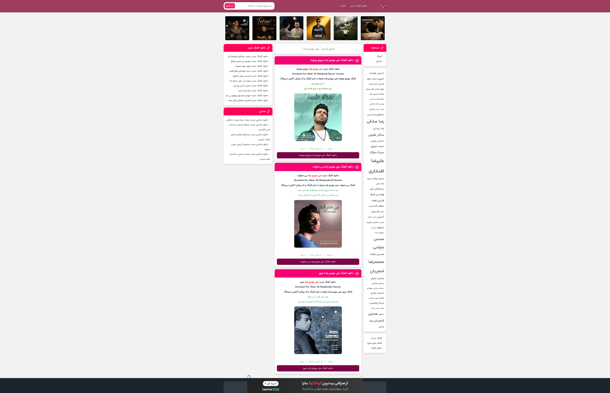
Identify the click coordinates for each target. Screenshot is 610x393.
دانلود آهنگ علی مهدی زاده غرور (336, 273)
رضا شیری (371, 114)
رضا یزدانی (378, 128)
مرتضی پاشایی (377, 283)
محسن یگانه (377, 254)
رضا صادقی (375, 121)
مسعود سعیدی (378, 288)
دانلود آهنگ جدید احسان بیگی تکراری (250, 76)
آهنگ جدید (376, 338)
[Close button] (361, 376)
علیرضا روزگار (378, 178)
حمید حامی (379, 109)
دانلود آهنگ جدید (358, 5)
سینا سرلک (376, 152)
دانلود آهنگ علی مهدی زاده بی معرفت (332, 167)
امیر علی (374, 89)
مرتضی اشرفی (377, 278)
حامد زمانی (374, 103)
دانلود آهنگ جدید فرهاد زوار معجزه (251, 66)
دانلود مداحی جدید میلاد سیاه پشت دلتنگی (247, 120)
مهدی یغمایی (373, 298)
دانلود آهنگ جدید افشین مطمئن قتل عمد (248, 100)
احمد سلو (372, 79)
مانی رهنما (372, 217)
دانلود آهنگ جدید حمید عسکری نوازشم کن (248, 56)
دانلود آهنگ (376, 348)
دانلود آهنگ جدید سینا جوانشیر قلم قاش (248, 71)
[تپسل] (248, 376)
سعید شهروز (377, 146)
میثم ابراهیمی (376, 303)
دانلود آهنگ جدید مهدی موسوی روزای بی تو (247, 95)
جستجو (229, 5)
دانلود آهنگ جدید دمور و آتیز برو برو (251, 85)
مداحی (379, 61)
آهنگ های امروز (374, 343)
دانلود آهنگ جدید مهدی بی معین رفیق (249, 61)
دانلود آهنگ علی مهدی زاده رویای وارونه (332, 60)
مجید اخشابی (378, 222)
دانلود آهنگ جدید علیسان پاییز (253, 90)
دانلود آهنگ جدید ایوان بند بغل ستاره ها (249, 80)
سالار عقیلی (376, 135)
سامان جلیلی (377, 141)
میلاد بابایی (379, 308)
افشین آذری (378, 84)
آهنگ (343, 5)
